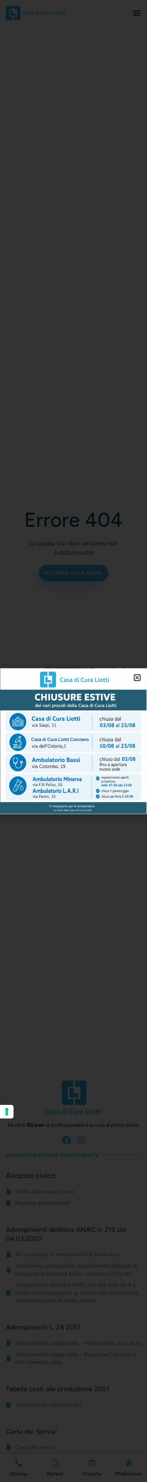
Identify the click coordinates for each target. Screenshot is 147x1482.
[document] (73, 741)
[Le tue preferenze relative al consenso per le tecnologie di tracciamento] (7, 1111)
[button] (137, 677)
